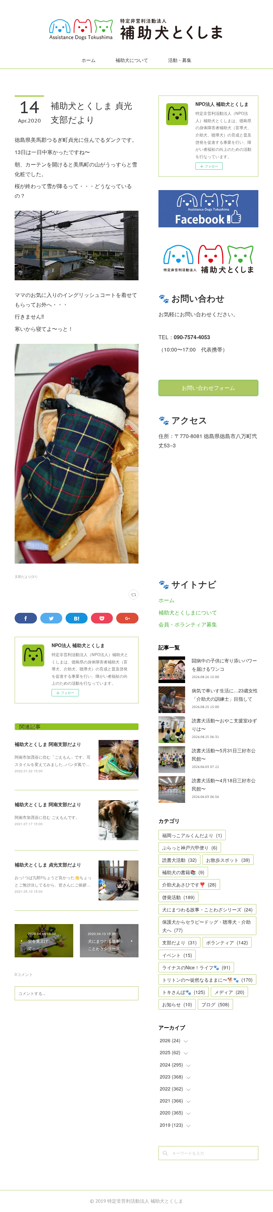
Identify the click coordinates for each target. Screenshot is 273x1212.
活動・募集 (179, 60)
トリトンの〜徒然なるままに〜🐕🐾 (207, 979)
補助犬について (132, 60)
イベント (177, 955)
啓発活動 (178, 897)
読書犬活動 (179, 859)
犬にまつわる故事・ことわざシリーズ (207, 909)
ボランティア (227, 942)
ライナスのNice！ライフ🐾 (196, 967)
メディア (229, 992)
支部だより (179, 942)
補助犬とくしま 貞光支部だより (48, 864)
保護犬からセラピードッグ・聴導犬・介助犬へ (206, 925)
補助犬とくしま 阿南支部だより (48, 744)
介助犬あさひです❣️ (189, 884)
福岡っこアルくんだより (192, 835)
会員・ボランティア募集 (187, 624)
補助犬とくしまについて (187, 612)
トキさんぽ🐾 (183, 992)
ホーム (89, 60)
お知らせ (177, 1004)
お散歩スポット (228, 859)
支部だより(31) (26, 576)
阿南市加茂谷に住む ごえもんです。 (47, 817)
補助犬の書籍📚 (183, 872)
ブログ (215, 1004)
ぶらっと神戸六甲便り (189, 847)
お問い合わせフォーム (208, 387)
